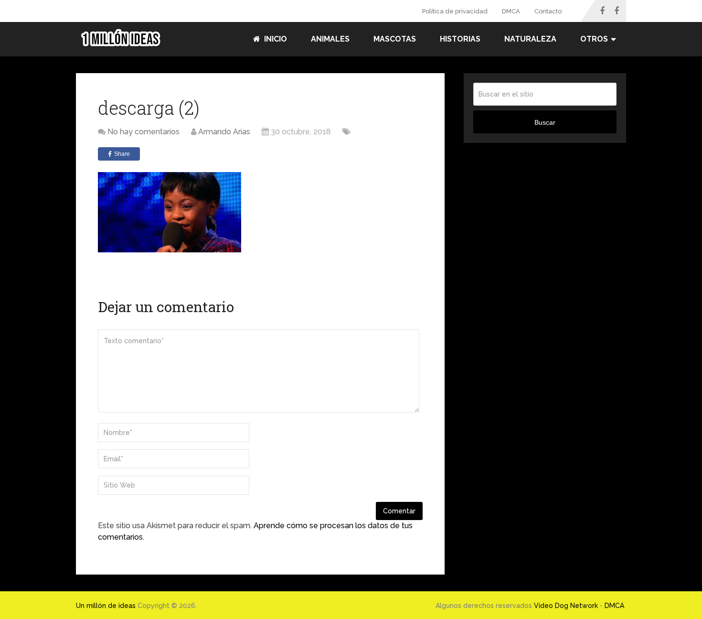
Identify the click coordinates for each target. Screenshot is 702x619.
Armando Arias (224, 131)
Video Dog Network (566, 605)
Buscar (544, 122)
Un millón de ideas (106, 605)
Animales (330, 38)
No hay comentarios (143, 131)
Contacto (548, 11)
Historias (460, 38)
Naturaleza (530, 38)
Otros (594, 38)
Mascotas (394, 38)
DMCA (511, 11)
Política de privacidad (455, 11)
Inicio (274, 38)
